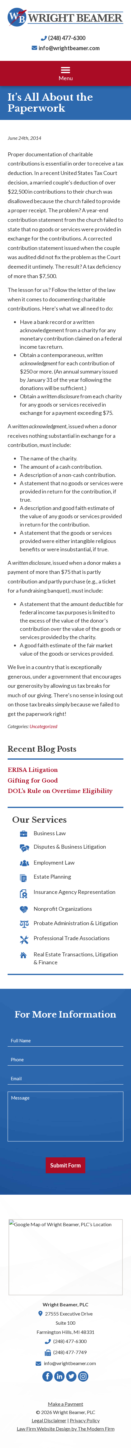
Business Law (50, 833)
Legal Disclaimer (49, 1420)
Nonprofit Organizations (63, 908)
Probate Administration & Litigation (76, 923)
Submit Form (65, 1165)
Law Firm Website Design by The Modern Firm (66, 1428)
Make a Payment (65, 1404)
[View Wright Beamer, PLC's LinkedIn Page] (59, 1377)
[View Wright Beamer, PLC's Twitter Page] (71, 1377)
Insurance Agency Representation (74, 891)
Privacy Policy (85, 1420)
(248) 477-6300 (66, 38)
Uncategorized (43, 726)
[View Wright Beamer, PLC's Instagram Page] (83, 1377)
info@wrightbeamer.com (69, 48)
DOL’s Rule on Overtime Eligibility (60, 791)
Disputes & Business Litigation (70, 846)
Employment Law (54, 862)
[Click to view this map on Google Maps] (66, 1257)
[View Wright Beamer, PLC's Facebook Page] (47, 1377)
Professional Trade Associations (72, 938)
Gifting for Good (33, 780)
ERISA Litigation (33, 770)
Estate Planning (52, 876)
